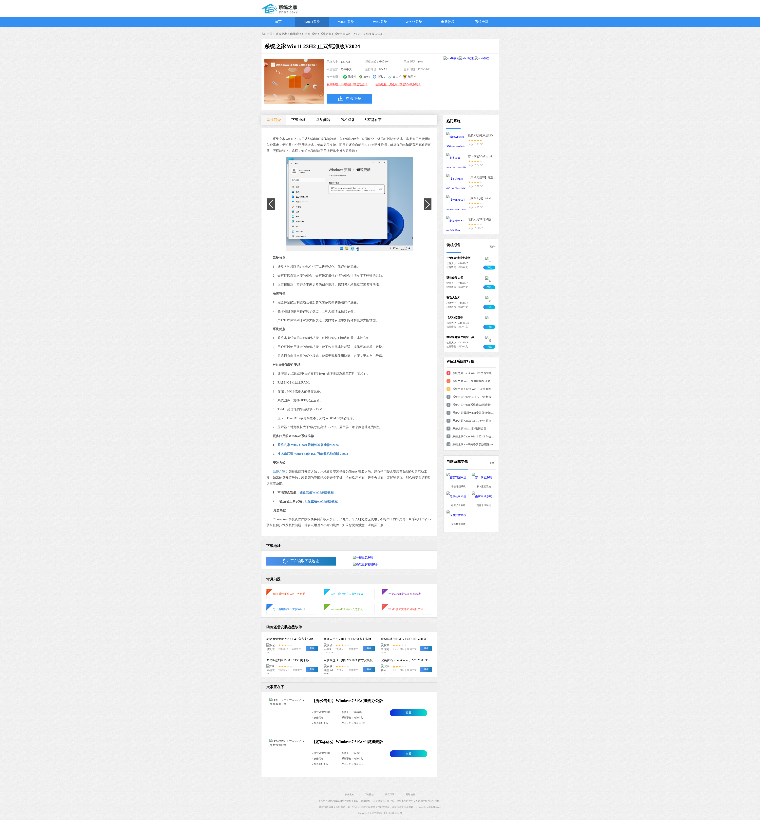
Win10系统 (346, 22)
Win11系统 (312, 22)
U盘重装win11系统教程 (321, 501)
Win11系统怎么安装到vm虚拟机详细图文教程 (349, 593)
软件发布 (349, 794)
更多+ (492, 246)
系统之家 (325, 33)
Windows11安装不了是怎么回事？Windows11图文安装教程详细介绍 (349, 609)
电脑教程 (447, 22)
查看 (408, 712)
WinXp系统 (414, 22)
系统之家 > (283, 33)
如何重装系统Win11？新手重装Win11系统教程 (292, 593)
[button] (347, 245)
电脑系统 (295, 33)
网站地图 (410, 794)
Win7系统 (380, 22)
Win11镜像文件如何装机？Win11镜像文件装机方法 (407, 609)
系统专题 (481, 22)
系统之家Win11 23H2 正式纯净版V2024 (358, 33)
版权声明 (389, 794)
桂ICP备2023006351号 (390, 813)
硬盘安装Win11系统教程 (317, 492)
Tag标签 (370, 794)
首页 (278, 22)
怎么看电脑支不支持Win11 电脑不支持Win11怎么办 (292, 609)
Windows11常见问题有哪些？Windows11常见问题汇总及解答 (407, 593)
